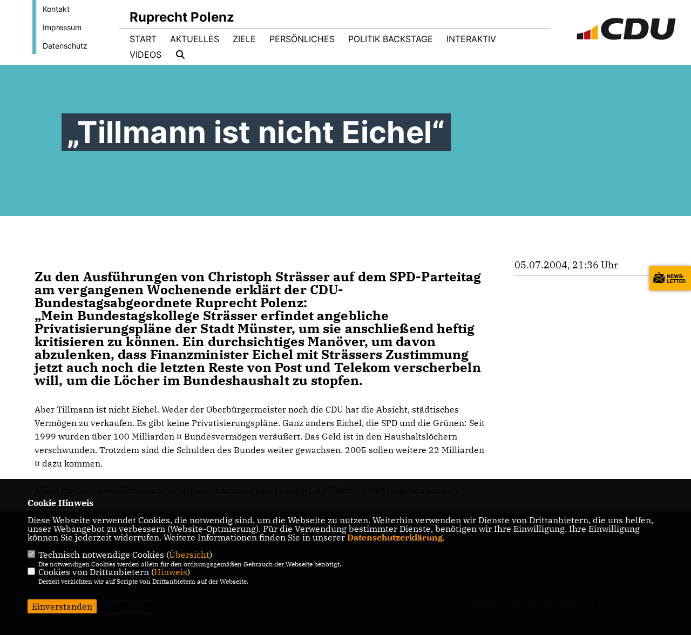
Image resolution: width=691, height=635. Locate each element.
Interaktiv (471, 39)
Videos (145, 54)
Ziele (244, 39)
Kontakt (56, 8)
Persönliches (302, 39)
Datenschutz (65, 45)
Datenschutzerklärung (395, 537)
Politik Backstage (390, 39)
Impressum (62, 27)
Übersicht (189, 554)
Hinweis (170, 571)
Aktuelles (194, 39)
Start (143, 39)
